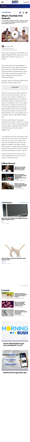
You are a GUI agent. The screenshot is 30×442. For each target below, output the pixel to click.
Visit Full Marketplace (23, 202)
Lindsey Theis (9, 46)
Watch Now (26, 2)
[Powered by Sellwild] (26, 285)
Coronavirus (6, 12)
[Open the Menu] (2, 2)
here (16, 157)
